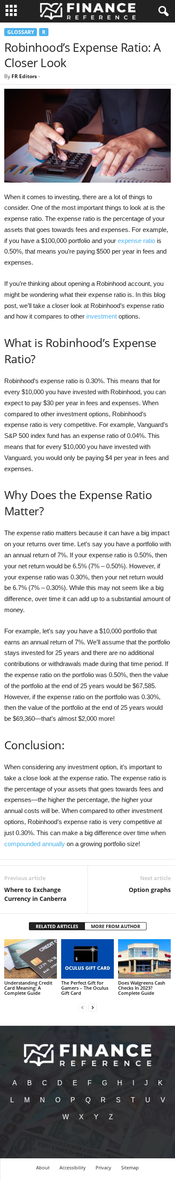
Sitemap (130, 1167)
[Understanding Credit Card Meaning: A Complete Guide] (30, 959)
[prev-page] (82, 1007)
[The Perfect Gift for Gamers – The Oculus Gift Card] (87, 959)
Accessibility (72, 1167)
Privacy (103, 1167)
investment (101, 316)
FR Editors (24, 76)
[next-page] (92, 1007)
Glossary (20, 32)
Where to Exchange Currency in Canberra (35, 894)
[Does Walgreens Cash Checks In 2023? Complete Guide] (144, 959)
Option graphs (150, 890)
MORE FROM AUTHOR (115, 926)
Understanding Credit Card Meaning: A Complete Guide (28, 988)
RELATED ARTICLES (57, 926)
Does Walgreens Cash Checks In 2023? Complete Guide (141, 988)
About (43, 1167)
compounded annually (34, 843)
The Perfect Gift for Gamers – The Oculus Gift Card (84, 988)
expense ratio (136, 240)
